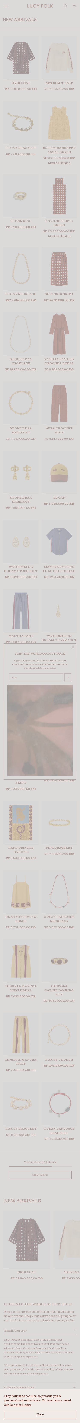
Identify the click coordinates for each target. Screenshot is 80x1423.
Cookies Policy (20, 1405)
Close (40, 1414)
